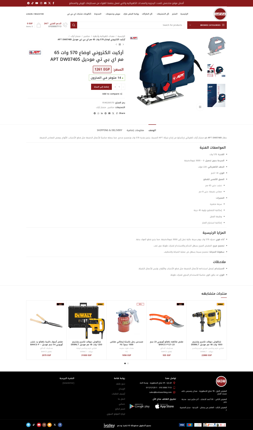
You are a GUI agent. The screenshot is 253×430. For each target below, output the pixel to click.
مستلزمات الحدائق (166, 348)
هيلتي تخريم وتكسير (216, 348)
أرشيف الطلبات (118, 394)
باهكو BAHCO (166, 351)
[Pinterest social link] (105, 113)
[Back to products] (120, 44)
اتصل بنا (121, 399)
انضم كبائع (120, 409)
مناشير (87, 36)
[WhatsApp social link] (98, 113)
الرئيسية (121, 36)
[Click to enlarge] (200, 107)
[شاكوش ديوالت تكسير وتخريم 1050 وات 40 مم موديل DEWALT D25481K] (206, 320)
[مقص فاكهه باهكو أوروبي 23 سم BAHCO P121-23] (166, 320)
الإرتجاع (122, 389)
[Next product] (116, 44)
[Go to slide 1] (128, 363)
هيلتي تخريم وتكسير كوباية (197, 348)
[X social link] (49, 3)
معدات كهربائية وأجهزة (103, 36)
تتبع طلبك (120, 384)
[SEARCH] (73, 25)
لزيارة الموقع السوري (116, 414)
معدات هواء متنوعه (126, 348)
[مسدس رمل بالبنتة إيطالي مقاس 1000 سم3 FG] (126, 320)
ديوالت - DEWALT (206, 351)
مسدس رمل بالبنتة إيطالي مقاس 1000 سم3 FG (126, 343)
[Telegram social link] (28, 3)
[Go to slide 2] (125, 363)
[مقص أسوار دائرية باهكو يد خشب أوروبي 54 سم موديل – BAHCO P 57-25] (46, 320)
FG (126, 351)
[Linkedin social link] (102, 113)
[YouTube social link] (37, 3)
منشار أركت (76, 36)
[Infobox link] (55, 25)
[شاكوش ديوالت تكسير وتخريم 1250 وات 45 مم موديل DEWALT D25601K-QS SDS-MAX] (86, 320)
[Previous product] (123, 44)
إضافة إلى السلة (101, 87)
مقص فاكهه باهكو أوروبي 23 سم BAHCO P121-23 (166, 343)
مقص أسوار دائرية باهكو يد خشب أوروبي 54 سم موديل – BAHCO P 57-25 (46, 345)
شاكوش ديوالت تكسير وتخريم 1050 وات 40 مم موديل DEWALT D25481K (206, 345)
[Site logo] (220, 14)
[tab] (152, 128)
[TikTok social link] (32, 3)
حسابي (122, 404)
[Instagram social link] (41, 3)
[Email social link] (45, 3)
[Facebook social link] (53, 3)
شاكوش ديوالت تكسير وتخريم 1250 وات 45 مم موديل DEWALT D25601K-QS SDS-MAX (86, 345)
